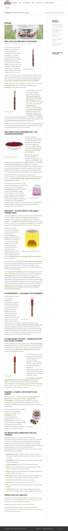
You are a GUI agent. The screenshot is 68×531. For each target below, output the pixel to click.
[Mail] (10, 12)
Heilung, (32, 178)
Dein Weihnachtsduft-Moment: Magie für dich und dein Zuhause (57, 30)
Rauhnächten (18, 79)
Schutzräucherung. (18, 206)
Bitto (30, 43)
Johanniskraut (28, 225)
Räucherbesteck (15, 509)
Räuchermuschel (28, 509)
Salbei (7, 467)
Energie (22, 178)
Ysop (7, 485)
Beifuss (8, 471)
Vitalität (27, 178)
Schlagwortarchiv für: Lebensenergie (16, 13)
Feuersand (26, 507)
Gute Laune (32, 385)
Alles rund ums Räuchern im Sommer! (20, 41)
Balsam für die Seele (37, 383)
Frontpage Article (16, 43)
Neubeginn (30, 399)
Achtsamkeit (18, 349)
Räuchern (23, 43)
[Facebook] (5, 12)
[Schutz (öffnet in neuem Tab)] (26, 221)
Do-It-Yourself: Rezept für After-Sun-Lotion (57, 44)
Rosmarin (8, 480)
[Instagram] (7, 12)
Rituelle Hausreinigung (24, 501)
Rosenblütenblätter (11, 464)
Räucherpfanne (17, 511)
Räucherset (20, 507)
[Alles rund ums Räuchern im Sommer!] (23, 32)
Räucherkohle (33, 507)
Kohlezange (7, 509)
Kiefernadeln (9, 475)
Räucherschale (8, 511)
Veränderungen (8, 400)
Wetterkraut (36, 225)
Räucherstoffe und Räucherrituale (28, 499)
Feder (21, 509)
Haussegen (7, 206)
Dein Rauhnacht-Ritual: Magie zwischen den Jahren (57, 25)
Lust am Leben (25, 387)
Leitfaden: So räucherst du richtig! (25, 504)
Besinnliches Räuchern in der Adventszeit (57, 35)
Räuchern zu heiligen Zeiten (31, 498)
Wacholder (9, 482)
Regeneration (37, 178)
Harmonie (38, 385)
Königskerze (9, 489)
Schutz (6, 202)
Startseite (53, 12)
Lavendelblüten (10, 460)
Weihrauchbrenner (38, 509)
